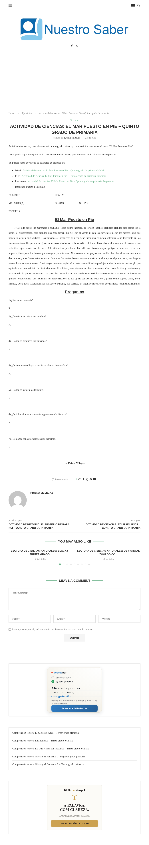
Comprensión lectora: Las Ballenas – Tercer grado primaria (42, 740)
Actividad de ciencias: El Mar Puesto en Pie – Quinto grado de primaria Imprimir (64, 176)
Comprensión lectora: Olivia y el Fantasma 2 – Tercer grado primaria (48, 764)
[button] (13, 557)
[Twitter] (77, 45)
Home (11, 113)
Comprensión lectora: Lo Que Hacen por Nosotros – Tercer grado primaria (50, 748)
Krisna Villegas (72, 137)
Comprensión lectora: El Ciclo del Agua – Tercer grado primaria (45, 732)
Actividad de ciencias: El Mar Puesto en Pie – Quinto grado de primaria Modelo (64, 170)
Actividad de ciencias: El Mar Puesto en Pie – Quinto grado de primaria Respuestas (71, 181)
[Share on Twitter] (87, 479)
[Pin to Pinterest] (91, 479)
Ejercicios (27, 113)
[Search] (138, 5)
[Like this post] (79, 479)
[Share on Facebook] (83, 479)
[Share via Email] (94, 479)
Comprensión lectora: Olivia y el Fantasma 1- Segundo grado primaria (48, 756)
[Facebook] (72, 45)
